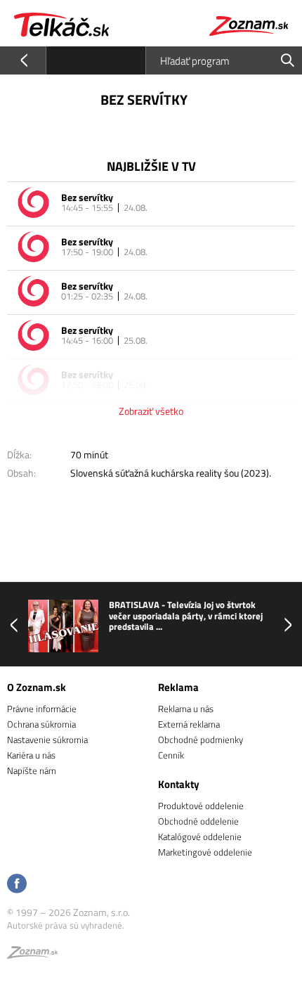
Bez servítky (87, 197)
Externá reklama (189, 724)
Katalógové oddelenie (200, 837)
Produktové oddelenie (201, 806)
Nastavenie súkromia (47, 739)
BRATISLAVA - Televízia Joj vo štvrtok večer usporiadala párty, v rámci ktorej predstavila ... (113, 616)
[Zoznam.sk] (32, 955)
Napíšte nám (31, 770)
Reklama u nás (186, 709)
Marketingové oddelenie (205, 852)
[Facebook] (17, 885)
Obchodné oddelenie (198, 821)
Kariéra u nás (31, 755)
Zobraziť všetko (151, 411)
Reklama (178, 687)
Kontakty (178, 784)
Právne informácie (42, 709)
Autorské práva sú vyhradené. (65, 925)
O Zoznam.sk (36, 687)
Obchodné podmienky (200, 739)
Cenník (171, 755)
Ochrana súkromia (41, 724)
